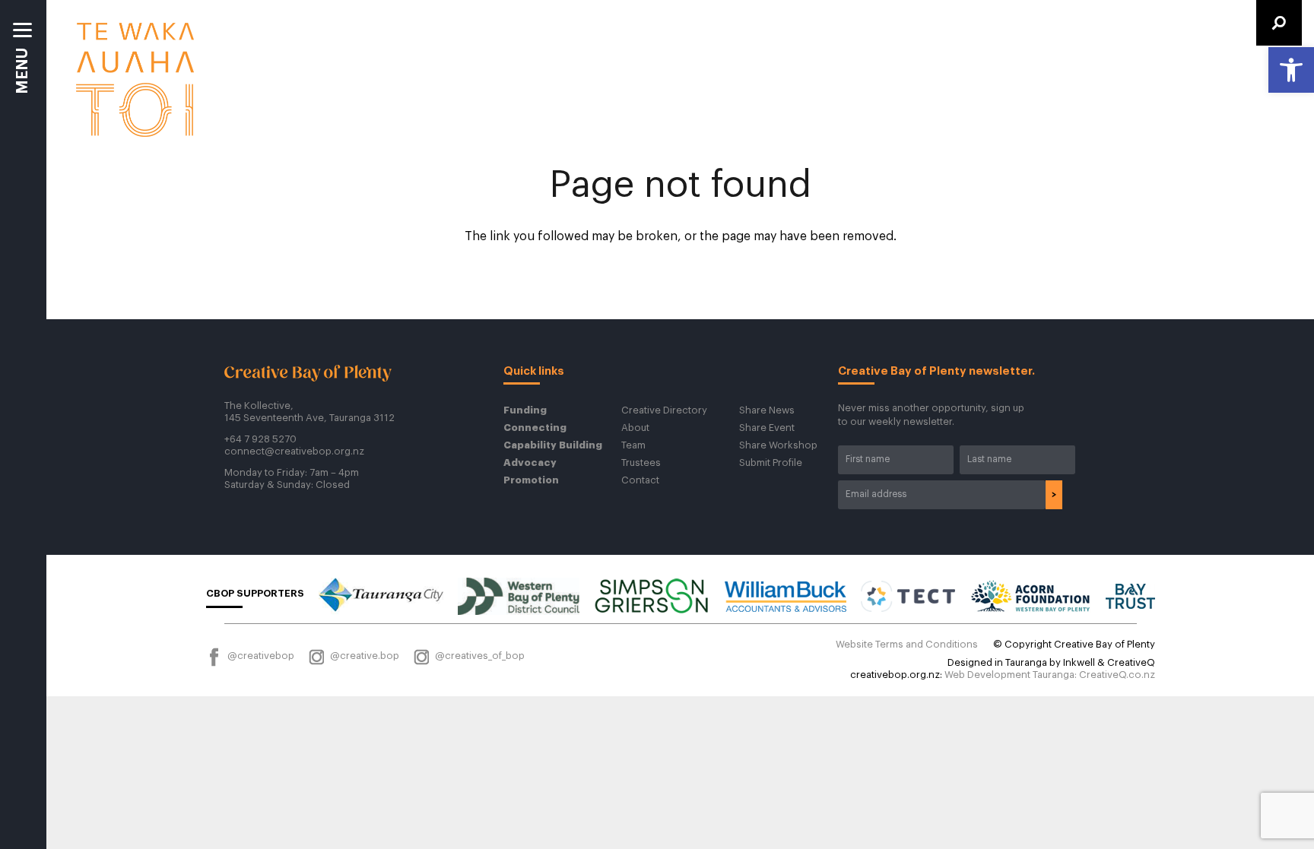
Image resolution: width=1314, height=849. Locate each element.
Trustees (641, 462)
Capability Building (552, 445)
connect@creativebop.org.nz (294, 451)
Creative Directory (664, 410)
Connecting (535, 427)
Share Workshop (778, 445)
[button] (1291, 70)
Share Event (767, 427)
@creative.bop (363, 656)
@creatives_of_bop (479, 656)
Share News (767, 410)
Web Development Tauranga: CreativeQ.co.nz (1049, 675)
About (635, 427)
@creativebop (259, 656)
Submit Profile (770, 462)
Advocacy (530, 462)
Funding (525, 410)
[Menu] (23, 64)
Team (633, 445)
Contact (640, 480)
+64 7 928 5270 (260, 439)
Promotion (531, 480)
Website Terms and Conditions (907, 644)
